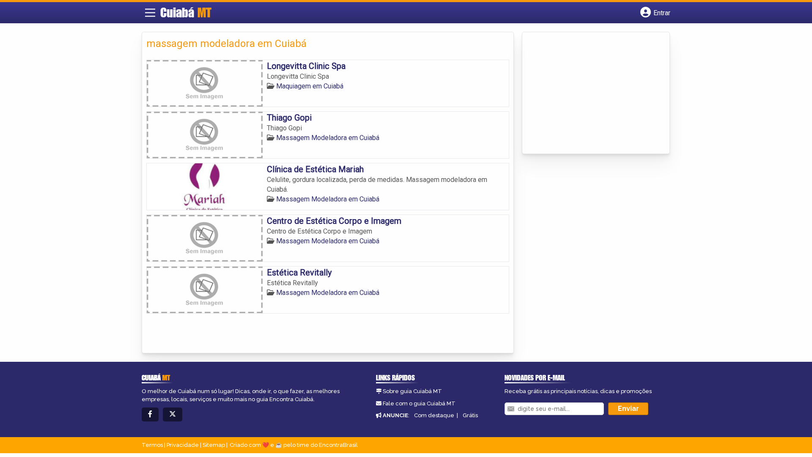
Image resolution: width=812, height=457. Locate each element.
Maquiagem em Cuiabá (309, 86)
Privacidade (183, 445)
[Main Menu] (150, 12)
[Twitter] (172, 414)
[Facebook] (150, 414)
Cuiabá (185, 12)
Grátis (470, 415)
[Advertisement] (590, 93)
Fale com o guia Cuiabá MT (419, 403)
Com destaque (434, 415)
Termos (152, 445)
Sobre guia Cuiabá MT (412, 391)
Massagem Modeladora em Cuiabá (327, 138)
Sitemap (214, 445)
